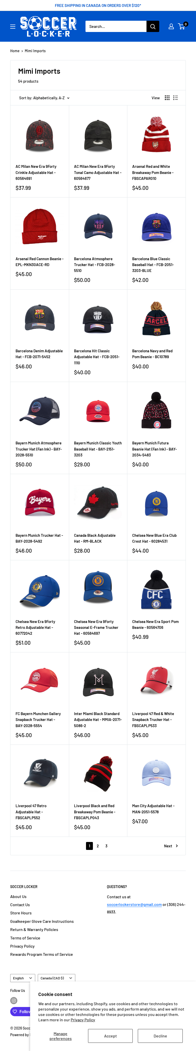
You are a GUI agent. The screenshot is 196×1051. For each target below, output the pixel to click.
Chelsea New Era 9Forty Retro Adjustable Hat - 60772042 (35, 627)
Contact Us (20, 904)
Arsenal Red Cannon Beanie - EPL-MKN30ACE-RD (40, 261)
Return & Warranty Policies (34, 929)
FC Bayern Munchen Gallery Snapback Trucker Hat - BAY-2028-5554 (38, 719)
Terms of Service (25, 937)
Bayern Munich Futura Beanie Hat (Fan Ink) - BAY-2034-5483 (154, 449)
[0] (181, 26)
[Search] (152, 26)
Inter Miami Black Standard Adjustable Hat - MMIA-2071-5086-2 (98, 719)
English (18, 978)
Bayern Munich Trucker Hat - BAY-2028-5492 (39, 538)
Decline (160, 1035)
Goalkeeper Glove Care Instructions (42, 921)
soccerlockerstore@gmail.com (134, 904)
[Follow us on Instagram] (13, 1000)
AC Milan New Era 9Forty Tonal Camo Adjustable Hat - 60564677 (97, 172)
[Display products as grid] (167, 97)
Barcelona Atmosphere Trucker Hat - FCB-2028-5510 (94, 264)
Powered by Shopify (26, 1035)
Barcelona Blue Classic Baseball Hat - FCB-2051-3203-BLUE (153, 264)
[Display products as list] (175, 97)
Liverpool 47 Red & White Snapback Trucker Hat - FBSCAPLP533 (153, 719)
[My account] (171, 26)
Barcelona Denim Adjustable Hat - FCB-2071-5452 (39, 353)
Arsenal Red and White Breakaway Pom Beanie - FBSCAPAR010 (153, 172)
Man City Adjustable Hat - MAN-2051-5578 (153, 808)
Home (15, 51)
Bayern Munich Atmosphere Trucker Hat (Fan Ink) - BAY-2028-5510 (39, 449)
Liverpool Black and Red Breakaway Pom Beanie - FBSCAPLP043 (94, 811)
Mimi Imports (35, 51)
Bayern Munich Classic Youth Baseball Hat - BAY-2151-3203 (98, 449)
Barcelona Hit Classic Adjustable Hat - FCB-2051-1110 (96, 356)
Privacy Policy (83, 1019)
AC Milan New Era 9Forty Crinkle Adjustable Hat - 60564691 (36, 172)
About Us (18, 896)
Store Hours (21, 912)
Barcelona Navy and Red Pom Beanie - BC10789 (152, 353)
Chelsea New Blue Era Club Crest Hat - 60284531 (154, 538)
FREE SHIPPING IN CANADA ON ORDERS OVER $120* (98, 5)
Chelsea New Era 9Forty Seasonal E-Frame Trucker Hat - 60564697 (96, 627)
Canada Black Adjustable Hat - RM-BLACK (95, 538)
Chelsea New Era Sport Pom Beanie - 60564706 (155, 624)
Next (168, 846)
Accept (110, 1035)
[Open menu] (12, 27)
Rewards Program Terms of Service (41, 954)
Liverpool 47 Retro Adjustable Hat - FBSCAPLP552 (31, 811)
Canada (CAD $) (52, 978)
